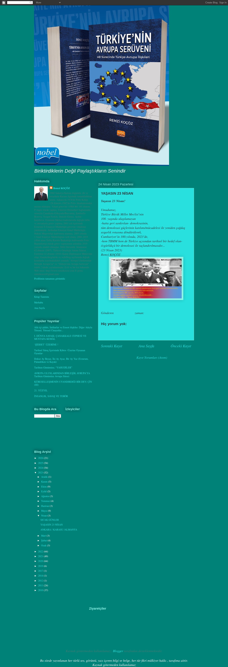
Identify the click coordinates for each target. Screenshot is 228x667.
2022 (41, 551)
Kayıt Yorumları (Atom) (151, 357)
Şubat (44, 540)
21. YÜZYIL (41, 390)
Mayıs (44, 510)
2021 (41, 556)
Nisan (44, 515)
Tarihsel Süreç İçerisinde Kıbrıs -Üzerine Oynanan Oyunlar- (59, 352)
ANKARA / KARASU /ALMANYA (58, 529)
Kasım (44, 481)
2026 (41, 458)
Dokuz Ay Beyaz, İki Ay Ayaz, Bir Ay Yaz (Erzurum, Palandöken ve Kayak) (61, 360)
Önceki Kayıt (181, 345)
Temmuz (46, 501)
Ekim (44, 486)
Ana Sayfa (146, 345)
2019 (41, 566)
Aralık (44, 476)
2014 (41, 575)
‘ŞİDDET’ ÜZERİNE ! (46, 344)
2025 (41, 463)
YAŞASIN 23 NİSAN (51, 524)
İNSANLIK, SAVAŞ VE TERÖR (51, 396)
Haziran (45, 506)
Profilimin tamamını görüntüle (49, 278)
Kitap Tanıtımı (41, 296)
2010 (41, 590)
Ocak (44, 545)
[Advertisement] (51, 624)
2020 (41, 561)
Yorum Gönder (115, 331)
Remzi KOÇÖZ (61, 188)
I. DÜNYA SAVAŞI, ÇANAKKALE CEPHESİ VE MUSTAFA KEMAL (60, 337)
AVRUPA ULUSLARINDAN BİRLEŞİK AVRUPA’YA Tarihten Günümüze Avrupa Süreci (62, 374)
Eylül (44, 491)
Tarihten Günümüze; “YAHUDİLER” (53, 367)
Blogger (118, 651)
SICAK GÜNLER (49, 519)
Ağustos (45, 496)
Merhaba (38, 302)
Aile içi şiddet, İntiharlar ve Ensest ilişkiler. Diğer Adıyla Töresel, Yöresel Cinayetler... (63, 329)
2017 (41, 570)
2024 (41, 467)
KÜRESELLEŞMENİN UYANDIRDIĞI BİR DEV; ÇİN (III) (63, 383)
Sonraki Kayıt (111, 345)
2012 (41, 580)
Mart (44, 535)
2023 (41, 472)
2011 (41, 585)
